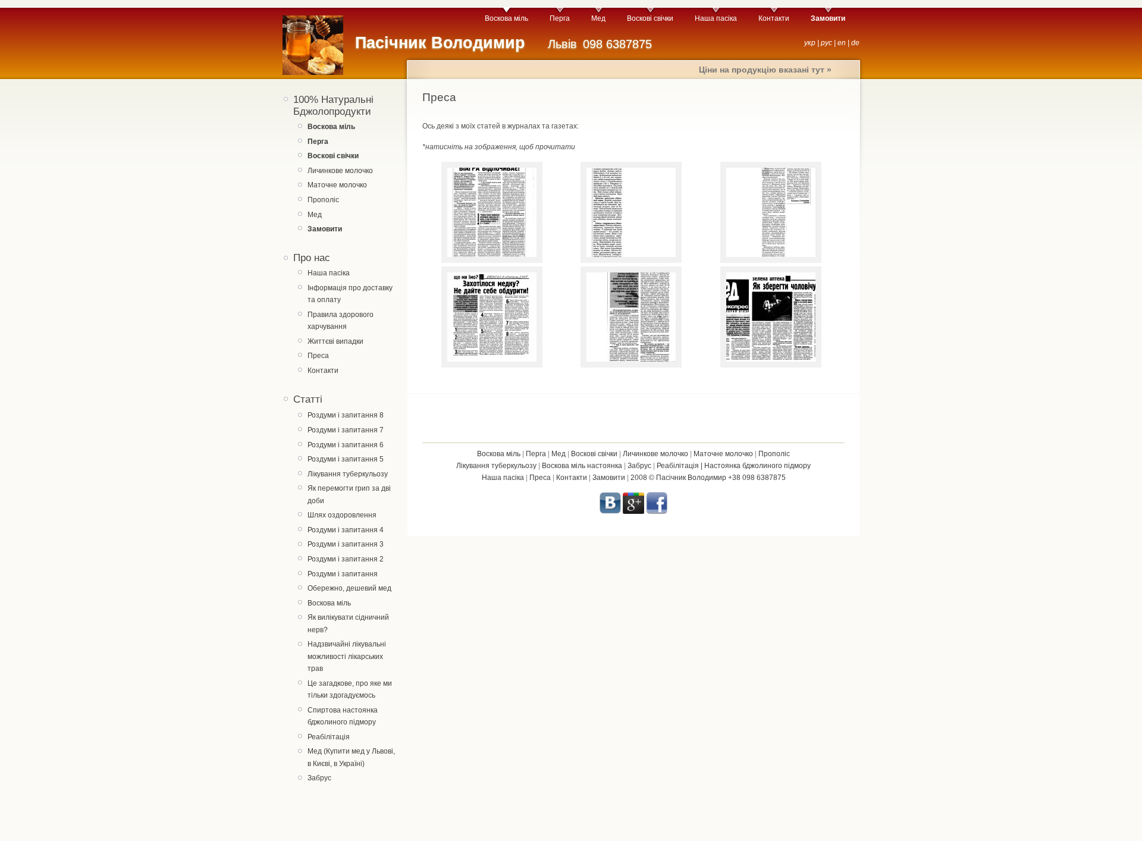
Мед (598, 18)
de (855, 43)
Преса (318, 356)
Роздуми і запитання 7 (346, 430)
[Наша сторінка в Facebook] (656, 511)
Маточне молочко (337, 185)
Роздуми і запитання (343, 574)
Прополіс (323, 200)
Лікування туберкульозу (348, 474)
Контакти (773, 18)
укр (809, 43)
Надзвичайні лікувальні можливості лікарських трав (347, 656)
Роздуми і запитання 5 (346, 459)
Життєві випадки (335, 341)
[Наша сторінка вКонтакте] (610, 511)
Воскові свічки (650, 18)
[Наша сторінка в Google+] (633, 511)
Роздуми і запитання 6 (346, 445)
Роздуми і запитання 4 (346, 530)
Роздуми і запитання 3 (346, 544)
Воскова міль (506, 18)
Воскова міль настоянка (582, 466)
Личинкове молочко (340, 171)
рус (826, 43)
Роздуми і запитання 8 (346, 415)
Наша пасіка (716, 18)
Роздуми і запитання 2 (346, 559)
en (841, 43)
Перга (560, 18)
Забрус (319, 778)
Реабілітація (329, 737)
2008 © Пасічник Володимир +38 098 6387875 (708, 477)
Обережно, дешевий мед (349, 588)
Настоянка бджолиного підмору (757, 466)
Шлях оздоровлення (342, 515)
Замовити (608, 477)
